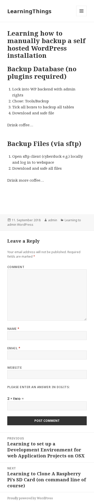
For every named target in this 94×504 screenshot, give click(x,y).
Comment (15, 267)
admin (52, 220)
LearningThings (29, 11)
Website (14, 367)
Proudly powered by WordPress (30, 498)
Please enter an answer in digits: (38, 387)
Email (13, 348)
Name (13, 329)
